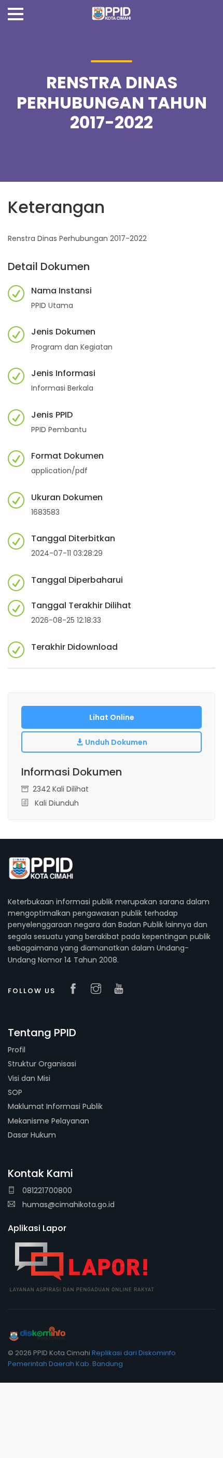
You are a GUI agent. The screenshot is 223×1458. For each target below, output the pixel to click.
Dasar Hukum (32, 1135)
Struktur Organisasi (42, 1064)
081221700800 (46, 1190)
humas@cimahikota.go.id (68, 1204)
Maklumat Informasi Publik (55, 1106)
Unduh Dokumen (115, 742)
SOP (15, 1092)
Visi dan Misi (29, 1078)
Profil (16, 1050)
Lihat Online (111, 717)
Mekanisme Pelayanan (48, 1121)
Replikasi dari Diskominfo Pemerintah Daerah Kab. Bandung (92, 1358)
